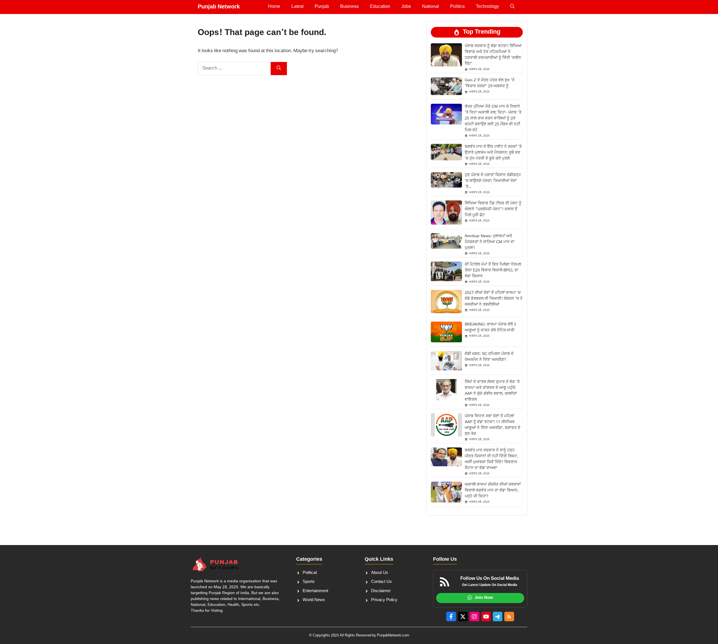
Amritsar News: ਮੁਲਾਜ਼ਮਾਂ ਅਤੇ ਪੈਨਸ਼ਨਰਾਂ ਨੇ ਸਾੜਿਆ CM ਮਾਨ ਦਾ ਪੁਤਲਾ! (489, 242)
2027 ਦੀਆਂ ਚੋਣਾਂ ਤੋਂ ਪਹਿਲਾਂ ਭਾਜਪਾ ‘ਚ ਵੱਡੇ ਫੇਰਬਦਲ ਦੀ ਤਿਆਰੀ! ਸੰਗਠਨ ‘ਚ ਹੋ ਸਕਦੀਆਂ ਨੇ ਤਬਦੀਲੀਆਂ (494, 298)
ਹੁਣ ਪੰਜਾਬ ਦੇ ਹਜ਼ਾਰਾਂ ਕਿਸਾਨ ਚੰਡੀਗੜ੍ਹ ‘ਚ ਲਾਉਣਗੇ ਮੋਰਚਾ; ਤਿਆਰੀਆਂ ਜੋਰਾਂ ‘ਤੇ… (493, 181)
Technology (487, 7)
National (430, 7)
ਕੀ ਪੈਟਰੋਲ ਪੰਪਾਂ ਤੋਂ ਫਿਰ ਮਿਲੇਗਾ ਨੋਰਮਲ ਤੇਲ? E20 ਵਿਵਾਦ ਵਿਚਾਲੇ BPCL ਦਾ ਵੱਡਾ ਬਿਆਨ (493, 270)
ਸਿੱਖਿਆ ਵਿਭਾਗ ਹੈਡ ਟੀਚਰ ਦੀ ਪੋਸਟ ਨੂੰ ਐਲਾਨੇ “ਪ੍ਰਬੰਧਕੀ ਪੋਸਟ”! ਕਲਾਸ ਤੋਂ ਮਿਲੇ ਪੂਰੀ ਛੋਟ (493, 209)
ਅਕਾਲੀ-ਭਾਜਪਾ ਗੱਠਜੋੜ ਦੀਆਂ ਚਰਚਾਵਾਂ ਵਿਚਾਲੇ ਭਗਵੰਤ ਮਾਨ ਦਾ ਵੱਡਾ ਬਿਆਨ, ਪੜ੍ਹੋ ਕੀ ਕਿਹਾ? (493, 490)
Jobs (406, 7)
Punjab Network (219, 7)
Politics (457, 7)
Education (380, 7)
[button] (512, 7)
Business (349, 7)
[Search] (279, 68)
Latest (297, 7)
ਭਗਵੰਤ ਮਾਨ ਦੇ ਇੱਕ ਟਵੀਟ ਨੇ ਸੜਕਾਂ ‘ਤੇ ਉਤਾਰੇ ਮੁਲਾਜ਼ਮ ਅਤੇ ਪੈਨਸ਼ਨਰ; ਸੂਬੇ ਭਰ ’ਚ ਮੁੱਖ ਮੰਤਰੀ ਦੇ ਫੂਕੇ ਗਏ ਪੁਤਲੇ (493, 152)
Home (274, 7)
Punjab (322, 7)
